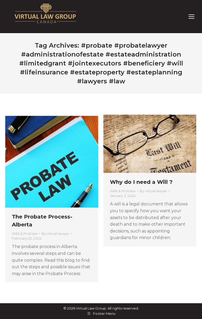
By (55, 233)
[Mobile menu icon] (191, 16)
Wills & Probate (25, 233)
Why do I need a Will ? (141, 182)
